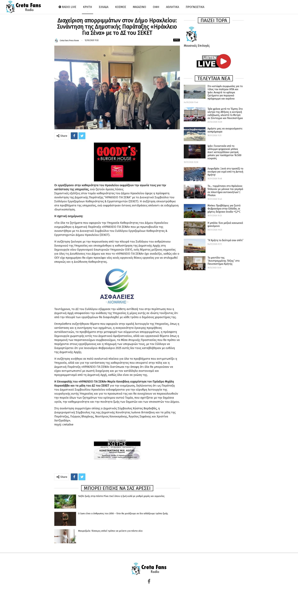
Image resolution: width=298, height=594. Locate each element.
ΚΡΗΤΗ (87, 7)
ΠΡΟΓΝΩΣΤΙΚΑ (195, 7)
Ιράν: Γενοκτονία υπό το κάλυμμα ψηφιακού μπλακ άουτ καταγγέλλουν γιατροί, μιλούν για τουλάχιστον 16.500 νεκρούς (224, 152)
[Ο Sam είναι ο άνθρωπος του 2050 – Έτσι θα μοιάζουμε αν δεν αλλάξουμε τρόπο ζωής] (65, 519)
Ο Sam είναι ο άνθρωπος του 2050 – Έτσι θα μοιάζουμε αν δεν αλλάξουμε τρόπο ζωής (123, 513)
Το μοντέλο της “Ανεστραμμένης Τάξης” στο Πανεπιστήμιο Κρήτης (223, 260)
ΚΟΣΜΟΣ (120, 7)
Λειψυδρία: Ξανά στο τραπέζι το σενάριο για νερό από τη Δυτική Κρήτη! (225, 171)
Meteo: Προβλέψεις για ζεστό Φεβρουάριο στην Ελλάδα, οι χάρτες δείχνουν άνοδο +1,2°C (224, 208)
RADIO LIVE (69, 7)
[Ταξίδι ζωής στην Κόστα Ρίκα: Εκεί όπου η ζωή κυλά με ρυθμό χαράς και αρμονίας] (65, 501)
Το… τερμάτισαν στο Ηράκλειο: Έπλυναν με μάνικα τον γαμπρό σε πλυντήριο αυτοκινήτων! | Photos (225, 190)
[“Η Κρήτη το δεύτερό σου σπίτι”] (194, 246)
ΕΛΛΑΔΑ (103, 7)
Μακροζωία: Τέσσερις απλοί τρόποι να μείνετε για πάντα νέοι (110, 530)
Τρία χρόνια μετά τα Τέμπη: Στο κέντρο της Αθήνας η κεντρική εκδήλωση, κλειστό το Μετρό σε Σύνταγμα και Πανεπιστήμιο (225, 113)
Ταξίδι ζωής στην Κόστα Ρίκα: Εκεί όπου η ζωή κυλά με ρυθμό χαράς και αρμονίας (121, 496)
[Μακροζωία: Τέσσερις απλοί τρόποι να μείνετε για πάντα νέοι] (65, 536)
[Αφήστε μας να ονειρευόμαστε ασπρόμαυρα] (194, 134)
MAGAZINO (139, 7)
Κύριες (176, 40)
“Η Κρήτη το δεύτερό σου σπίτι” (225, 240)
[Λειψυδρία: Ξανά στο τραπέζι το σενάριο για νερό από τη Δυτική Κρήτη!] (194, 174)
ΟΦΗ (156, 7)
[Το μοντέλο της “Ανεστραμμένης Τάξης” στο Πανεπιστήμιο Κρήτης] (194, 263)
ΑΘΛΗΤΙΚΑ (172, 7)
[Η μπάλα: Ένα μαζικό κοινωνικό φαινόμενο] (194, 228)
